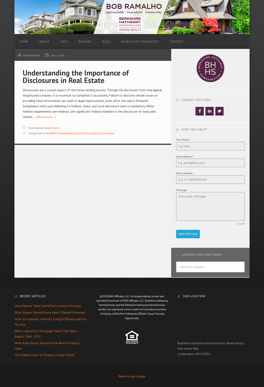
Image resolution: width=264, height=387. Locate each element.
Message (181, 189)
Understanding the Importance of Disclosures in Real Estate (76, 76)
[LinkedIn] (209, 111)
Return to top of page (132, 376)
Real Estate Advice (103, 133)
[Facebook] (200, 111)
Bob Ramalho (132, 17)
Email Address (185, 156)
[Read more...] (45, 117)
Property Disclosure (59, 133)
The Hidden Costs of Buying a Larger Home (44, 355)
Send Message (188, 234)
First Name (183, 139)
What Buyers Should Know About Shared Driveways (49, 312)
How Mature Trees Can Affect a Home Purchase (47, 306)
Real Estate (52, 128)
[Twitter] (219, 111)
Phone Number (184, 173)
